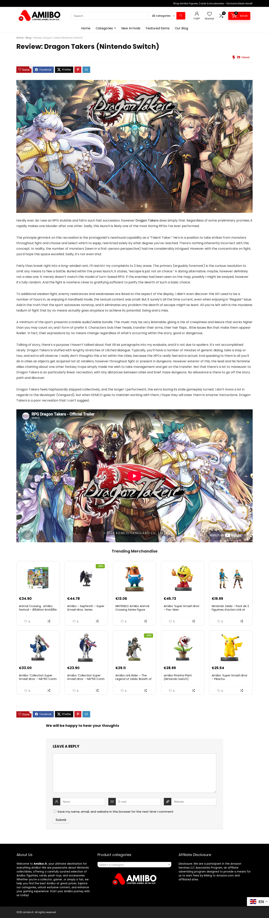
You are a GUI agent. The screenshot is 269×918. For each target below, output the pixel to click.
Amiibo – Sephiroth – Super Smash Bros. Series (85, 608)
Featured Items (158, 28)
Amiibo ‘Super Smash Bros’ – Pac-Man (182, 608)
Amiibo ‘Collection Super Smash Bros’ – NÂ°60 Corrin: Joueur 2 (38, 678)
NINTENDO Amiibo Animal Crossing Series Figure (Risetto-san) (132, 609)
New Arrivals (130, 28)
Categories (104, 28)
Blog (28, 37)
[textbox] (134, 865)
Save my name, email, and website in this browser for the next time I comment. (116, 812)
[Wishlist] (209, 14)
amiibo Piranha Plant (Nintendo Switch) (178, 677)
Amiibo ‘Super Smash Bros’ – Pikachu (230, 677)
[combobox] (134, 864)
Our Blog (181, 28)
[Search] (180, 15)
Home (85, 28)
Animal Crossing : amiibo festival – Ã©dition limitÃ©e (38, 608)
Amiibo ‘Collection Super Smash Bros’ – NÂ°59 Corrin (86, 677)
